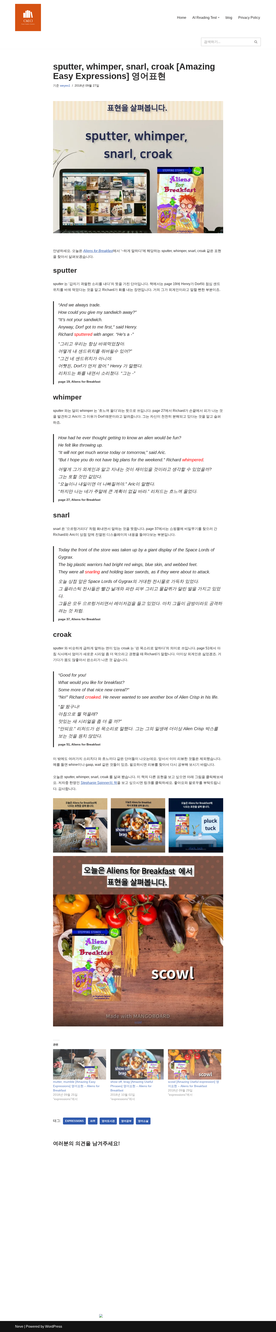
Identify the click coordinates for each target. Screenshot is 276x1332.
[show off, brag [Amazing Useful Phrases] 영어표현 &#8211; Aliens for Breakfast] (137, 1064)
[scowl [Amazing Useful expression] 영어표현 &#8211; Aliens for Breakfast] (194, 1064)
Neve (19, 1326)
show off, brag (138, 848)
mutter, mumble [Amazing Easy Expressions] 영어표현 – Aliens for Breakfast (76, 1086)
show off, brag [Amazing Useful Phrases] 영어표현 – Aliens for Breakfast (131, 1086)
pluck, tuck (196, 848)
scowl (138, 1022)
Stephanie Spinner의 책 (99, 783)
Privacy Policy (249, 17)
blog (229, 17)
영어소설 (143, 1121)
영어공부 (126, 1121)
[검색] (256, 42)
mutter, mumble (80, 848)
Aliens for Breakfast (98, 251)
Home (181, 17)
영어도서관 (108, 1121)
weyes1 (65, 85)
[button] (219, 17)
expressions (74, 1121)
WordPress (53, 1326)
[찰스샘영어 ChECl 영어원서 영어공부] (28, 17)
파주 (92, 1121)
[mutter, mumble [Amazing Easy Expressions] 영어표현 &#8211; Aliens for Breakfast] (79, 1064)
